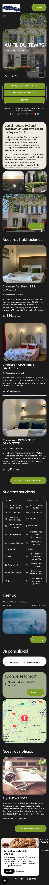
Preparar (20, 871)
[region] (20, 857)
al (26, 85)
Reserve (39, 7)
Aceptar (9, 871)
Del (12, 85)
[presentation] (39, 226)
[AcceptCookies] (4, 880)
